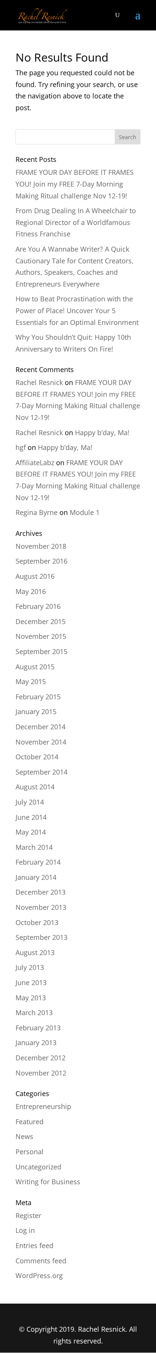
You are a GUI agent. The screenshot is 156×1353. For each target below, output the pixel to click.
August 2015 (35, 666)
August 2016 (35, 576)
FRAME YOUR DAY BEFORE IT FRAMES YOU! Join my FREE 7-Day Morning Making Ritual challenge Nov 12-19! (75, 184)
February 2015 (38, 696)
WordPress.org (39, 1275)
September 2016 (41, 561)
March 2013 (34, 1012)
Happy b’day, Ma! (102, 432)
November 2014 (41, 741)
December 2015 (41, 621)
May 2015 (31, 681)
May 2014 (31, 832)
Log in (25, 1230)
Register (28, 1215)
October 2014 (37, 756)
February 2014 (38, 862)
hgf (21, 447)
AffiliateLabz (35, 462)
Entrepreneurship (43, 1106)
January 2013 (36, 1042)
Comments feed (41, 1260)
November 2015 (41, 636)
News (24, 1136)
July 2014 (30, 801)
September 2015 (41, 651)
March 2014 (34, 847)
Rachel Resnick (39, 382)
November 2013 (41, 907)
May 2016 (31, 591)
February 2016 (38, 606)
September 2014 (41, 771)
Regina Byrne (37, 512)
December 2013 (41, 892)
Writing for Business (48, 1181)
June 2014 (31, 817)
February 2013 (38, 1027)
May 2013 (31, 997)
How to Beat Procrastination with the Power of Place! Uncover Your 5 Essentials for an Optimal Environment (77, 310)
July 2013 (30, 967)
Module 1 (85, 512)
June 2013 (31, 982)
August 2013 (35, 952)
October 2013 (37, 922)
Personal (30, 1151)
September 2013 (41, 937)
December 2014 (41, 726)
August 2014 (35, 786)
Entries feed (34, 1245)
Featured (30, 1121)
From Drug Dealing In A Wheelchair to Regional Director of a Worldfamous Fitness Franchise (76, 222)
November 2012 (41, 1072)
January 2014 (36, 877)
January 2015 (36, 711)
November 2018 (41, 546)
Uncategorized (38, 1166)
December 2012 (41, 1057)
